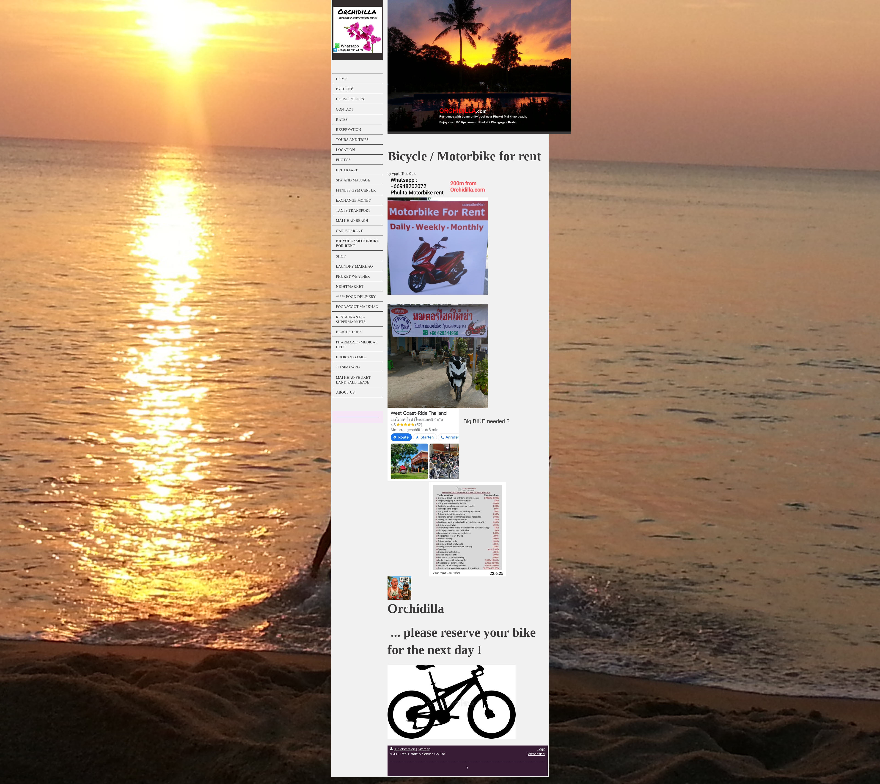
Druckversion (405, 749)
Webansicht (536, 754)
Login (541, 749)
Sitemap (424, 749)
